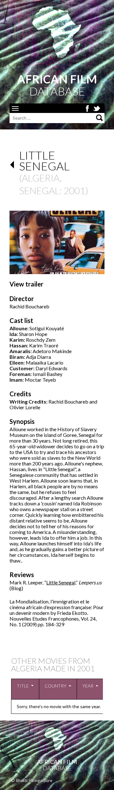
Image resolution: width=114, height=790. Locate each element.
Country (55, 685)
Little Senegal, (61, 582)
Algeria (41, 177)
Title (23, 685)
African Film (57, 761)
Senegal (39, 190)
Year (87, 685)
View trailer (26, 284)
